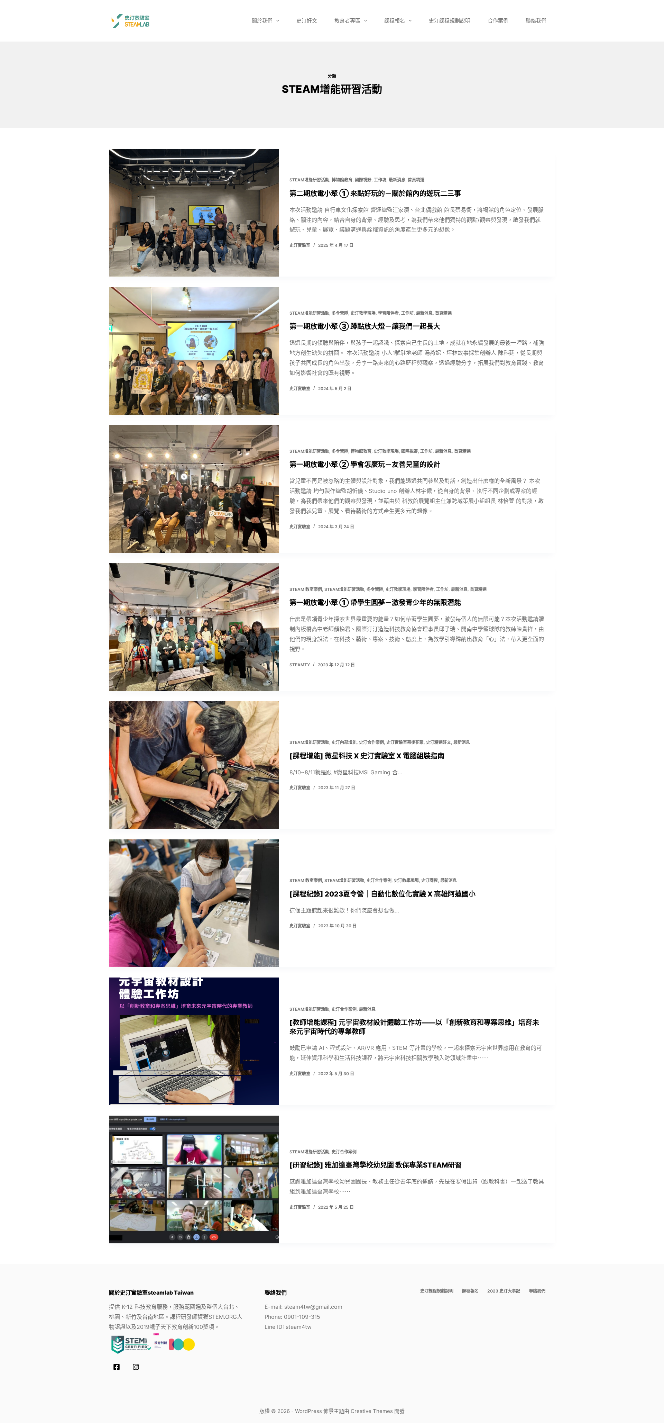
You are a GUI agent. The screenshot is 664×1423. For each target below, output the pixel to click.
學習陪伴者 (388, 313)
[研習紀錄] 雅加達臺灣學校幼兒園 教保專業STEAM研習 (375, 1165)
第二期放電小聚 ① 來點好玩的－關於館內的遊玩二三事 (375, 193)
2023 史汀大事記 (503, 1291)
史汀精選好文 (438, 742)
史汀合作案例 (371, 742)
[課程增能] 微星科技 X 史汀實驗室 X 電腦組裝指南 (366, 756)
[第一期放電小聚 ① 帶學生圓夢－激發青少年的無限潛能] (194, 627)
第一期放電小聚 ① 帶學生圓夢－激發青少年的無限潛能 (375, 602)
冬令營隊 (340, 313)
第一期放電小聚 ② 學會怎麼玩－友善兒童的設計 (364, 464)
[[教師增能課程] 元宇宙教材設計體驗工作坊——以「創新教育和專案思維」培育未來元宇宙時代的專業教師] (194, 1041)
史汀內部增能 (344, 742)
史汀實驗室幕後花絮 (405, 742)
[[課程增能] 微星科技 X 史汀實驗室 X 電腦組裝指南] (194, 765)
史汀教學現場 (363, 313)
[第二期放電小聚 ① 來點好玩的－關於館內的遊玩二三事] (194, 213)
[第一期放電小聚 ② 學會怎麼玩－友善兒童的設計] (194, 489)
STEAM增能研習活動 (309, 179)
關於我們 (262, 20)
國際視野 (363, 179)
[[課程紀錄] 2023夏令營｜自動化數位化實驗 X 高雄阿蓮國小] (194, 903)
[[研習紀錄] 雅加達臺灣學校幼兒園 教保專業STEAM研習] (194, 1179)
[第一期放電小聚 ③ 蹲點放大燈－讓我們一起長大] (194, 351)
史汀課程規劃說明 (449, 20)
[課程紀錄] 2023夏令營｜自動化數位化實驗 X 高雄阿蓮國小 (382, 894)
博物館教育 (342, 179)
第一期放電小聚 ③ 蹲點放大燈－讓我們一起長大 (364, 326)
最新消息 (397, 179)
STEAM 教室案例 (305, 589)
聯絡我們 (536, 20)
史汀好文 (306, 20)
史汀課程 (429, 880)
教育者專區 (347, 20)
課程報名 (394, 20)
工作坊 (380, 179)
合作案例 (498, 20)
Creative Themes (372, 1411)
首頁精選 (416, 179)
